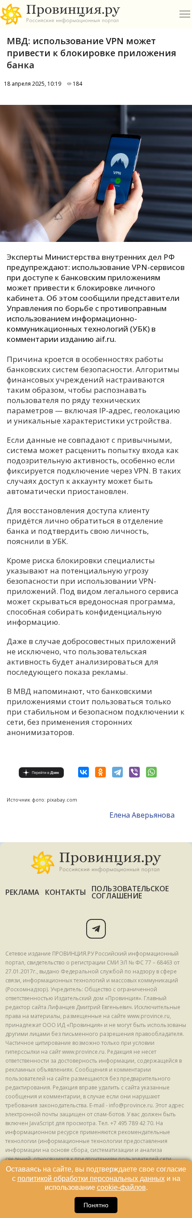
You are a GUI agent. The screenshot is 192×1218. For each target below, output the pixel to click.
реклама (22, 892)
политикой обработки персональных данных (91, 1178)
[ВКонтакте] (83, 772)
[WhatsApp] (151, 772)
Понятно (96, 1205)
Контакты (66, 892)
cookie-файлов (121, 1187)
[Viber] (134, 772)
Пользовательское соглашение (130, 892)
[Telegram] (117, 772)
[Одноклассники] (100, 772)
